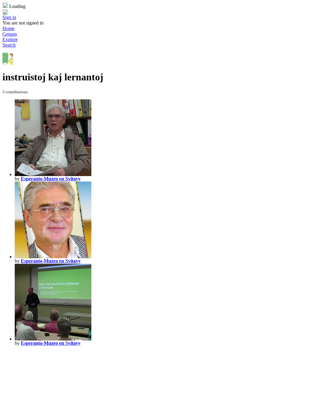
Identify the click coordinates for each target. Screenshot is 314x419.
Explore (10, 39)
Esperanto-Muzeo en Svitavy (51, 178)
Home (8, 28)
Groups (9, 34)
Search (9, 45)
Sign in (9, 17)
